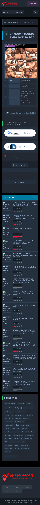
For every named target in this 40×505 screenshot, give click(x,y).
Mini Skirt (8, 435)
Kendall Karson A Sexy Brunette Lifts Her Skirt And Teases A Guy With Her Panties (24, 344)
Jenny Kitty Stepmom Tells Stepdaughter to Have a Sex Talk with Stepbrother (23, 280)
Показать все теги (11, 457)
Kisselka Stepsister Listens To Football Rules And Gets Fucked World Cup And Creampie (24, 383)
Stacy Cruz (24, 445)
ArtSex (18, 407)
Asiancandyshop (29, 408)
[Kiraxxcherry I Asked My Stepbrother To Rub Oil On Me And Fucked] (7, 257)
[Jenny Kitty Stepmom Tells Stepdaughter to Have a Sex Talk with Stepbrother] (7, 282)
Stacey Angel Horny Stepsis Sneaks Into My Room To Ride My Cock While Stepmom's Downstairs (24, 332)
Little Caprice (9, 432)
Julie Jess (7, 429)
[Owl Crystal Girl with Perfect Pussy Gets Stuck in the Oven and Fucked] (7, 371)
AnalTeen (29, 404)
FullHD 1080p (17, 208)
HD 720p (16, 310)
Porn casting (28, 438)
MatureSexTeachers (28, 432)
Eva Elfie (7, 418)
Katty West (15, 429)
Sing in (8, 12)
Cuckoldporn (9, 412)
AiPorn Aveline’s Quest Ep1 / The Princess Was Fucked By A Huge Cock (25, 267)
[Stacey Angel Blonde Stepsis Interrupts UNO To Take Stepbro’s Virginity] (7, 244)
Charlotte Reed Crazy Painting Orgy (24, 306)
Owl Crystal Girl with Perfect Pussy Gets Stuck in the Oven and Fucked (24, 369)
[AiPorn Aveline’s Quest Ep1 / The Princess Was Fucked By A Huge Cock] (7, 269)
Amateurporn (10, 404)
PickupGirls (8, 438)
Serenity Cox (22, 442)
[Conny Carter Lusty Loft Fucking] (7, 231)
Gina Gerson (9, 422)
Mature (17, 432)
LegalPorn (13, 157)
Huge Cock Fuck (19, 422)
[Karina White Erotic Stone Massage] (7, 320)
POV (6, 442)
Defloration (29, 415)
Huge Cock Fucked (12, 425)
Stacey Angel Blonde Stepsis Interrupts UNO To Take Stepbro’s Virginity (23, 242)
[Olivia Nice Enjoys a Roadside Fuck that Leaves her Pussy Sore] (7, 295)
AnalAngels (20, 404)
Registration (19, 12)
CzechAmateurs (20, 412)
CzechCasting (9, 415)
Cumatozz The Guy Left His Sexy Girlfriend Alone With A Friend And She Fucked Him (25, 204)
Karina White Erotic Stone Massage (23, 319)
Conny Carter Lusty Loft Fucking (22, 229)
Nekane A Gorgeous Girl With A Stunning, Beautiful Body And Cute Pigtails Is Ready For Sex (25, 357)
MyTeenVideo (29, 435)
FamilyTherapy (16, 418)
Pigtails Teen (18, 438)
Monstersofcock (18, 435)
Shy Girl (17, 445)
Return (17, 165)
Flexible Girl (26, 418)
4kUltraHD (17, 336)
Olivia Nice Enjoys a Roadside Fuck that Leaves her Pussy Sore (24, 293)
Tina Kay (16, 448)
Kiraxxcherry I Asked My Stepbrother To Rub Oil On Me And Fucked (24, 255)
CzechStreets (19, 415)
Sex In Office (9, 445)
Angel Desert (9, 408)
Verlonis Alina (25, 448)
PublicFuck (12, 442)
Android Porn (25, 86)
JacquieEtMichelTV (26, 425)
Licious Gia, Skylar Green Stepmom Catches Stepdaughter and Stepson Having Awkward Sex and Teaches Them (23, 218)
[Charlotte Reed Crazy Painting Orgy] (7, 308)
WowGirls (8, 452)
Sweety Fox (8, 448)
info (24, 165)
